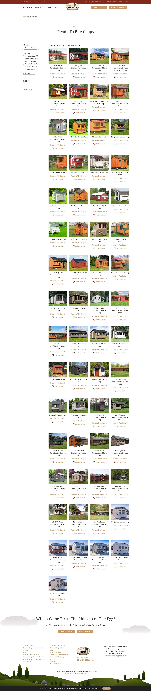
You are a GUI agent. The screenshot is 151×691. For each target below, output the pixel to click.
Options (38, 7)
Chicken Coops (28, 7)
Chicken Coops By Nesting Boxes (34, 659)
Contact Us (121, 1)
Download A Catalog (57, 657)
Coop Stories (47, 7)
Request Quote (97, 8)
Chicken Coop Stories (57, 645)
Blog (51, 650)
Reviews (109, 1)
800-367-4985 (82, 657)
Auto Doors (98, 1)
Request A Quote (65, 632)
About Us (114, 1)
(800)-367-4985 (89, 1)
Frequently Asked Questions (59, 655)
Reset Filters (27, 89)
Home (24, 16)
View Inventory (84, 632)
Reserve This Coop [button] (119, 525)
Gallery (25, 652)
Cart (126, 1)
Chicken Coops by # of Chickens (34, 657)
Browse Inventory (117, 8)
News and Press (55, 664)
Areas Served (27, 661)
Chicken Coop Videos (57, 648)
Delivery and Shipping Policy (116, 656)
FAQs (104, 1)
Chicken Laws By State (31, 655)
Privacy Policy (92, 671)
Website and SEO (69, 673)
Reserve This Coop (57, 74)
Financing (53, 661)
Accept (106, 688)
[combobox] (27, 76)
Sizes (56, 7)
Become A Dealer (56, 652)
